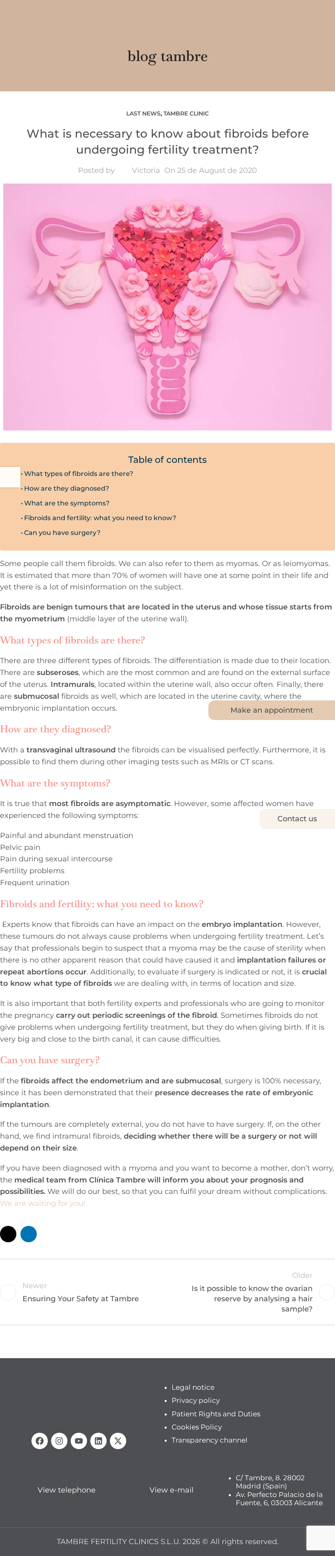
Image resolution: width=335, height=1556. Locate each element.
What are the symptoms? (66, 503)
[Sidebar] (10, 477)
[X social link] (8, 1234)
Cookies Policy (197, 1427)
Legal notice (193, 1387)
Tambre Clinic (186, 113)
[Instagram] (59, 1441)
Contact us (297, 818)
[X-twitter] (118, 1441)
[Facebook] (39, 1441)
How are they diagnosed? (66, 488)
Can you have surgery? (62, 532)
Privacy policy (196, 1401)
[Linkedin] (98, 1441)
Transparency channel (210, 1440)
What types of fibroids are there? (78, 473)
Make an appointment (271, 710)
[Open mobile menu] (9, 12)
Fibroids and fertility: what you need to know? (100, 518)
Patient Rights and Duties (216, 1414)
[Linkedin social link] (28, 1234)
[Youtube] (79, 1441)
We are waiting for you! (42, 1203)
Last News (143, 113)
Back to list (167, 1292)
